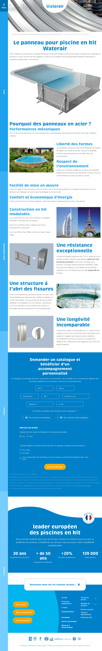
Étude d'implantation (24, 612)
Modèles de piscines (85, 604)
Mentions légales (42, 645)
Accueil (64, 598)
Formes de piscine (85, 599)
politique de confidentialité (83, 485)
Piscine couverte (87, 609)
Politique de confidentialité (55, 645)
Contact (64, 607)
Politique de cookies (70, 645)
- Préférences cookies (83, 645)
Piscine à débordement (86, 613)
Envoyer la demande (55, 467)
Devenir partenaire (69, 621)
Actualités (65, 617)
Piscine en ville (86, 617)
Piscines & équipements (66, 602)
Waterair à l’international (67, 626)
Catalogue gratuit (22, 620)
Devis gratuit (21, 604)
